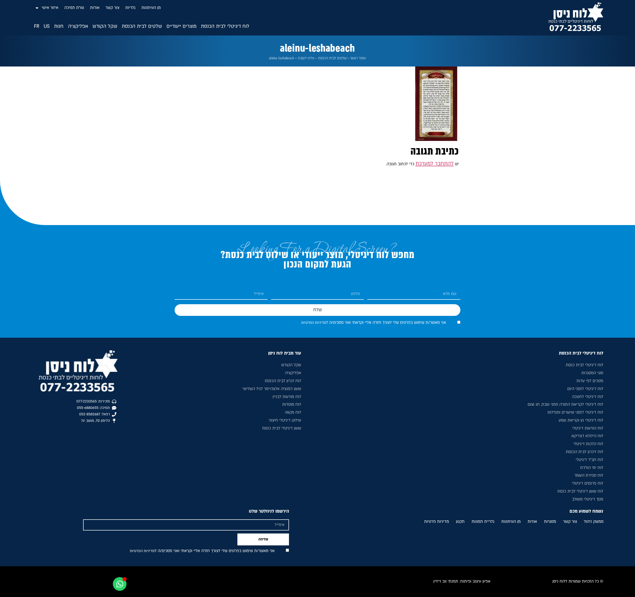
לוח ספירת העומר (588, 475)
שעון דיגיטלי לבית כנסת (281, 428)
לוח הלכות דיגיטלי (588, 444)
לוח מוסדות (291, 404)
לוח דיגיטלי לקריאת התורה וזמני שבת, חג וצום (565, 404)
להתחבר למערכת (434, 163)
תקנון (460, 521)
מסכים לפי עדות (589, 381)
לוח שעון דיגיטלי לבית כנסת (580, 491)
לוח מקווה (293, 412)
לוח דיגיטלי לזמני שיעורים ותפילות (575, 412)
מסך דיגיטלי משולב (587, 499)
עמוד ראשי (358, 58)
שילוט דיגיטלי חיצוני (285, 420)
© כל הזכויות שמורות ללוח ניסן (577, 581)
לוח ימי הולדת (591, 467)
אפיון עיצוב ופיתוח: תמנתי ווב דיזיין (461, 581)
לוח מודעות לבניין (287, 396)
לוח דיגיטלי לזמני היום (585, 389)
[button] (225, 27)
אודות (94, 7)
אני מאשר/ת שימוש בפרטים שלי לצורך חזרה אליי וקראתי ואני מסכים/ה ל (373, 322)
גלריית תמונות (483, 521)
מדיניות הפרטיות (313, 322)
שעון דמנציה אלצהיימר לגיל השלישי (272, 389)
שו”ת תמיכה (74, 7)
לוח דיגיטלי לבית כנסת (584, 365)
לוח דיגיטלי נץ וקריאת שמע (581, 420)
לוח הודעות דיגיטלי (587, 428)
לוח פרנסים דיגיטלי (587, 483)
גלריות (130, 7)
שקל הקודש (291, 365)
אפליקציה (293, 373)
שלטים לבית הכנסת (332, 58)
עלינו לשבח (306, 58)
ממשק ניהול (593, 521)
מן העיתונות (151, 7)
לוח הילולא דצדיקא (587, 436)
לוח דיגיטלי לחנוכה (587, 396)
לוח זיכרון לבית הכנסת (584, 452)
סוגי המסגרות (592, 373)
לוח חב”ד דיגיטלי (589, 460)
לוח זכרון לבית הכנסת (283, 381)
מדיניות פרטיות (436, 521)
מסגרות (550, 521)
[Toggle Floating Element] (120, 584)
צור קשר (112, 7)
